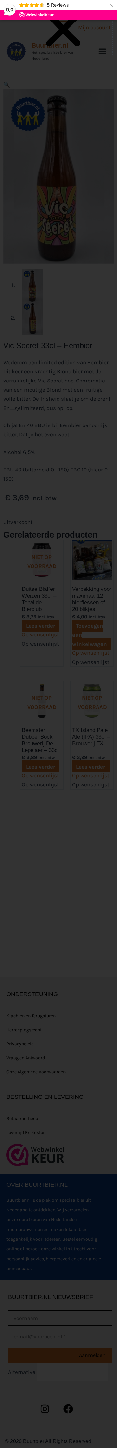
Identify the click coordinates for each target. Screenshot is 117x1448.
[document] (58, 724)
